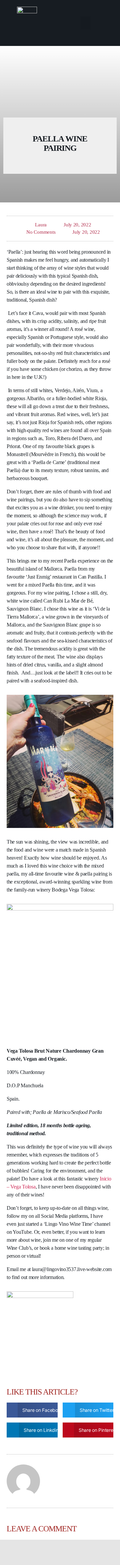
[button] (85, 23)
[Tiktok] (60, 1552)
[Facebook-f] (47, 1552)
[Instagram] (72, 1552)
